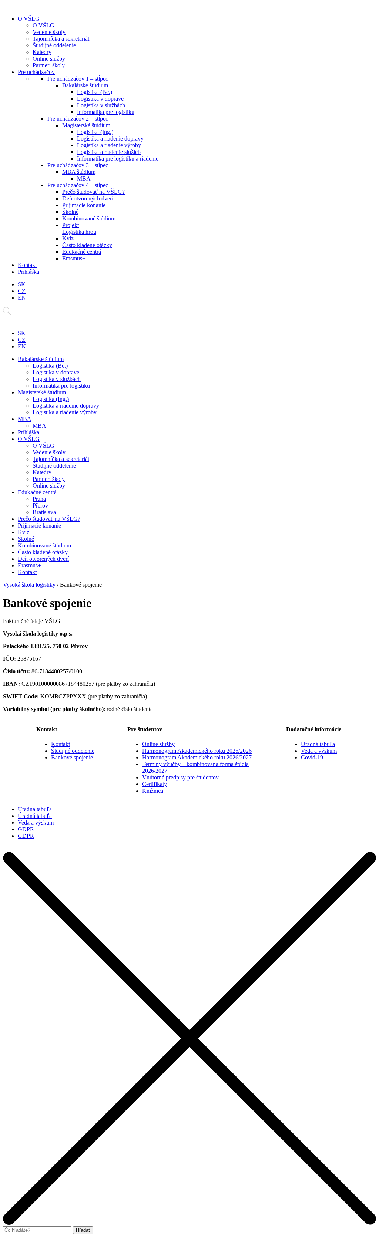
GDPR (26, 829)
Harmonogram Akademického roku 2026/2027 (197, 757)
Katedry (42, 52)
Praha (39, 499)
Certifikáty (154, 784)
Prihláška (28, 272)
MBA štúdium (78, 172)
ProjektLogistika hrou (79, 228)
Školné (70, 212)
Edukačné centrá (81, 252)
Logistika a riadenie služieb (109, 152)
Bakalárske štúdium (85, 85)
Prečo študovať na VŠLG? (93, 192)
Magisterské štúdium (86, 125)
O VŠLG (29, 19)
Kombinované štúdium (88, 218)
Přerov (40, 505)
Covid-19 (312, 757)
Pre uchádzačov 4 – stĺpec (77, 185)
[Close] (189, 1223)
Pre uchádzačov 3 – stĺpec (77, 165)
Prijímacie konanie (83, 205)
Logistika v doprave (100, 98)
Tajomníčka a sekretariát (61, 39)
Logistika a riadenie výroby (109, 145)
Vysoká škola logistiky (29, 585)
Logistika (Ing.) (95, 132)
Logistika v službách (101, 105)
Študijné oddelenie (54, 45)
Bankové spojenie (72, 757)
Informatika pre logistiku (105, 112)
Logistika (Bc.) (94, 92)
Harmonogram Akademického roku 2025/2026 (197, 751)
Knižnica (152, 791)
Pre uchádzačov (36, 72)
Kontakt (27, 265)
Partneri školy (49, 65)
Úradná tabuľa (318, 744)
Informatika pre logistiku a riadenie (117, 158)
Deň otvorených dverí (87, 198)
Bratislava (44, 512)
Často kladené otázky (87, 245)
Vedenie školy (49, 32)
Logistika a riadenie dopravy (110, 138)
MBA (84, 178)
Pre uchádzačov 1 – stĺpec (77, 78)
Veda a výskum (319, 751)
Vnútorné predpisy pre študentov (180, 777)
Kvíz (68, 238)
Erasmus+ (73, 258)
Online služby (49, 58)
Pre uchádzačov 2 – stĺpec (77, 118)
